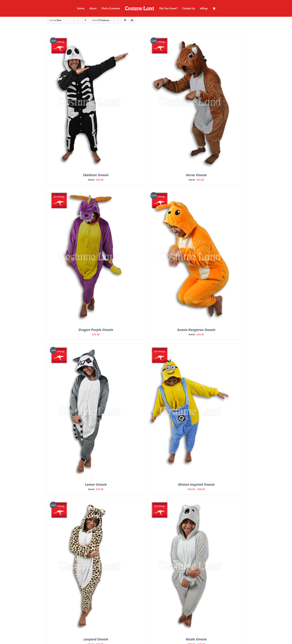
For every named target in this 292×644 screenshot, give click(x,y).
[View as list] (132, 20)
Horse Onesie (196, 175)
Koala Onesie (196, 639)
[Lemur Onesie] (89, 346)
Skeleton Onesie (95, 175)
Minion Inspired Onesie (196, 484)
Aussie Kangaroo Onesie (196, 329)
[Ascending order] (85, 20)
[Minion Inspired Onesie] (190, 346)
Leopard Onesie (95, 639)
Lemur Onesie (96, 484)
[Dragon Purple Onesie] (89, 191)
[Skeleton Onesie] (89, 36)
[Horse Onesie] (190, 36)
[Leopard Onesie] (89, 500)
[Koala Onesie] (190, 500)
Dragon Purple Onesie (96, 329)
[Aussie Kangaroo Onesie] (190, 191)
